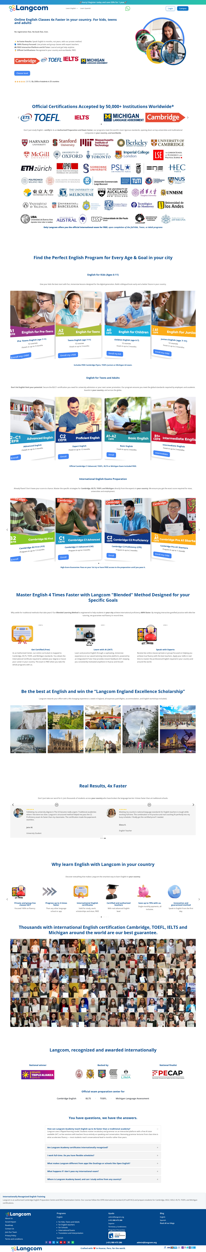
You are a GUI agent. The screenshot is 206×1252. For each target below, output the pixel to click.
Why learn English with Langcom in (103, 864)
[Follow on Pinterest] (64, 1242)
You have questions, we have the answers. (103, 1118)
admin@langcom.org (116, 1217)
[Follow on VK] (68, 1242)
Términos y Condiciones (117, 1227)
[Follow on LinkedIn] (57, 1242)
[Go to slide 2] (103, 838)
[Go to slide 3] (104, 838)
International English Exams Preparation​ (103, 479)
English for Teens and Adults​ (103, 378)
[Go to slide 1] (101, 838)
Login (170, 8)
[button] (12, 805)
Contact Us (9, 1228)
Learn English (71, 8)
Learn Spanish (85, 8)
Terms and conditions (14, 1239)
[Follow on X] (53, 1242)
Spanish (60, 1238)
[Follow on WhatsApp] (72, 1242)
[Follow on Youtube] (61, 1242)
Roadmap (9, 1225)
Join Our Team (11, 1232)
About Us (9, 1218)
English (60, 1217)
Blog (162, 1213)
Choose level (22, 73)
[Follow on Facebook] (46, 1242)
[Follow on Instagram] (50, 1242)
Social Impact (10, 1222)
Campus (182, 8)
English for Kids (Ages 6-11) (103, 274)
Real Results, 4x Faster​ (103, 786)
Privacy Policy (10, 1235)
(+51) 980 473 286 (115, 1220)
